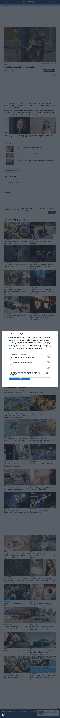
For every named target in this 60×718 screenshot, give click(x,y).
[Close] (55, 334)
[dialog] (30, 359)
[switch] (48, 357)
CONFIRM (19, 378)
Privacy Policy (38, 384)
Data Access (30, 384)
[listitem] (30, 354)
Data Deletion (22, 384)
